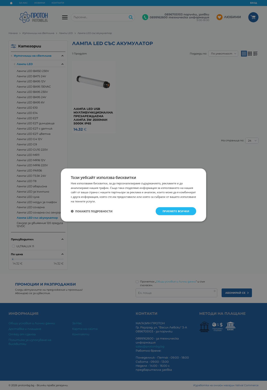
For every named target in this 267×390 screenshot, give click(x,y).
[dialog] (133, 195)
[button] (91, 211)
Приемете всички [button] (176, 211)
